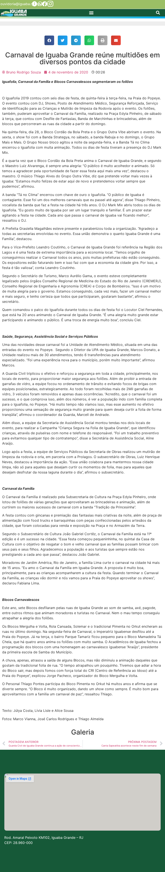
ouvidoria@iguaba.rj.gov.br (22, 4)
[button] (91, 12)
